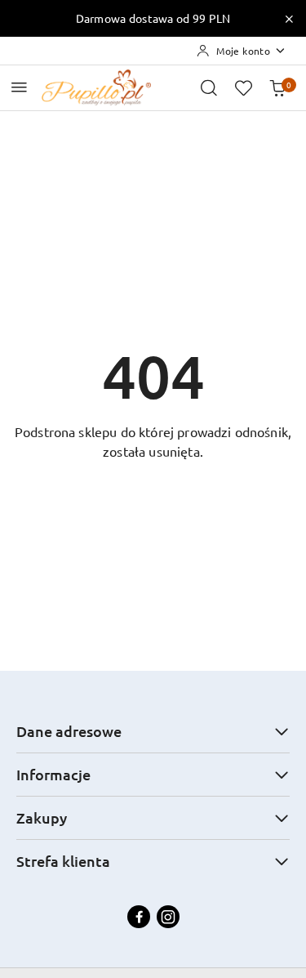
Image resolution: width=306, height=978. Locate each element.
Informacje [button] (53, 774)
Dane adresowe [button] (69, 730)
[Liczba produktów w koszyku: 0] (277, 87)
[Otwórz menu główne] (19, 87)
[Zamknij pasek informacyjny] (289, 18)
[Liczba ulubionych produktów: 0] (243, 87)
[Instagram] (168, 916)
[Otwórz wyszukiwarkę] (209, 87)
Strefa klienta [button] (63, 860)
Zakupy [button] (41, 817)
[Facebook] (138, 916)
